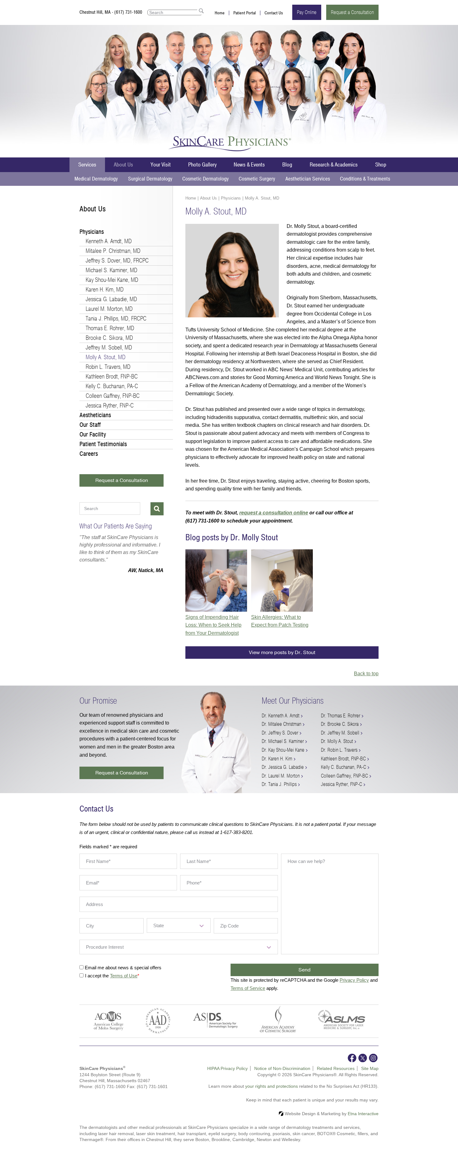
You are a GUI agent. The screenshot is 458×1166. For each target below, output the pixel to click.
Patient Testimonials (103, 444)
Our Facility (92, 434)
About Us (123, 164)
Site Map (370, 1068)
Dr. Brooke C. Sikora (340, 724)
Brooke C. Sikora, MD (109, 338)
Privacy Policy (354, 980)
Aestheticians (95, 415)
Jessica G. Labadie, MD (111, 299)
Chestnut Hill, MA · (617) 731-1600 (110, 12)
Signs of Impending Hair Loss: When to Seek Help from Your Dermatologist (213, 625)
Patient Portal (244, 13)
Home (220, 13)
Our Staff (90, 425)
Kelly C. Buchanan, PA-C (112, 386)
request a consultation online (273, 512)
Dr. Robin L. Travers (339, 750)
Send (304, 969)
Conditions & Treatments (365, 178)
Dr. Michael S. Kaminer (283, 741)
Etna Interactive (363, 1113)
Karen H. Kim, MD (105, 289)
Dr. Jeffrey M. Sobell (340, 732)
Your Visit (160, 164)
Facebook (352, 1058)
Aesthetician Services (307, 178)
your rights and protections (271, 1086)
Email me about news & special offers (123, 967)
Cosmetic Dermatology (205, 178)
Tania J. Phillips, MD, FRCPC (116, 318)
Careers (88, 454)
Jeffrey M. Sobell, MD (109, 347)
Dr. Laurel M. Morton (281, 775)
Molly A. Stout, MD (106, 357)
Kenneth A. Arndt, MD (109, 241)
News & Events (249, 164)
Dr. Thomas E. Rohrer (340, 715)
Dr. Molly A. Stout (337, 741)
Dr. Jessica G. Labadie (283, 767)
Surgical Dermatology (150, 178)
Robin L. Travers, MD (108, 367)
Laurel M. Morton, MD (109, 309)
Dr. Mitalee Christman (281, 724)
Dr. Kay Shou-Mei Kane (283, 750)
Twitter (362, 1058)
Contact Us (274, 13)
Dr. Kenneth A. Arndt (280, 715)
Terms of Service (248, 988)
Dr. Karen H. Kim (277, 758)
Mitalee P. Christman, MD (113, 251)
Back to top (366, 673)
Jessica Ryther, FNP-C (110, 405)
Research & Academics (334, 164)
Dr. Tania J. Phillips (279, 784)
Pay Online (307, 12)
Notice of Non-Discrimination (282, 1068)
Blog (287, 164)
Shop (380, 164)
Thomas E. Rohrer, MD (110, 328)
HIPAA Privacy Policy (227, 1068)
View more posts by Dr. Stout (282, 652)
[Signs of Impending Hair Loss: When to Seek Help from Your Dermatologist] (216, 580)
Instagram (373, 1058)
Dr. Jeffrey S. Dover (280, 732)
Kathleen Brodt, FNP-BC (112, 376)
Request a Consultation (352, 12)
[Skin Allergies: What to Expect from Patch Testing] (282, 580)
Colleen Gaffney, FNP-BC (113, 396)
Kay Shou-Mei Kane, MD (112, 280)
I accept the (97, 975)
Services (87, 164)
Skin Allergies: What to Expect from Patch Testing (279, 621)
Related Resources (336, 1068)
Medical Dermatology (96, 178)
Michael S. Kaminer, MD (111, 270)
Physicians (231, 198)
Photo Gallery (202, 164)
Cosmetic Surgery (257, 178)
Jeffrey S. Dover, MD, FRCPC (117, 260)
